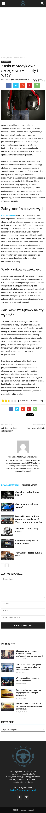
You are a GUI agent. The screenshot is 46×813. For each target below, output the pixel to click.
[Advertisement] (23, 31)
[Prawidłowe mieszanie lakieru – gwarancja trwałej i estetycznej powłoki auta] (7, 707)
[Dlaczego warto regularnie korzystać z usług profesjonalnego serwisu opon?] (7, 654)
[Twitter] (26, 797)
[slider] (9, 400)
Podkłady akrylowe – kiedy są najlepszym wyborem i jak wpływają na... (28, 692)
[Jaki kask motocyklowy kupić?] (7, 531)
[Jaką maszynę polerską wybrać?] (7, 507)
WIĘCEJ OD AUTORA (29, 485)
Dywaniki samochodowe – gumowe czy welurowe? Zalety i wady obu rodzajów (28, 519)
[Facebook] (19, 797)
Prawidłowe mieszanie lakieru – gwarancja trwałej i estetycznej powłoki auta (29, 706)
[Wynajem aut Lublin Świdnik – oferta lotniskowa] (7, 681)
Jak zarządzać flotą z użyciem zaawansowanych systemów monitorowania (28, 667)
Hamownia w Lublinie (36, 428)
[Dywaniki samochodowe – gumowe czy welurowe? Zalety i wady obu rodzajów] (7, 519)
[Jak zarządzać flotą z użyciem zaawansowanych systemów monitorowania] (7, 667)
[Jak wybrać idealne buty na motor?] (7, 555)
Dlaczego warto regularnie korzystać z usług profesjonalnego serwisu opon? (29, 653)
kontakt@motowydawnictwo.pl (23, 790)
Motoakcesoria (6, 61)
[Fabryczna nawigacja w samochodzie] (7, 543)
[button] (42, 3)
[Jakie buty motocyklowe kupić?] (7, 495)
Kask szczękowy (8, 215)
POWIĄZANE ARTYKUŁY (10, 485)
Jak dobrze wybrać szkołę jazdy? (9, 429)
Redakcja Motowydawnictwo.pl (17, 79)
